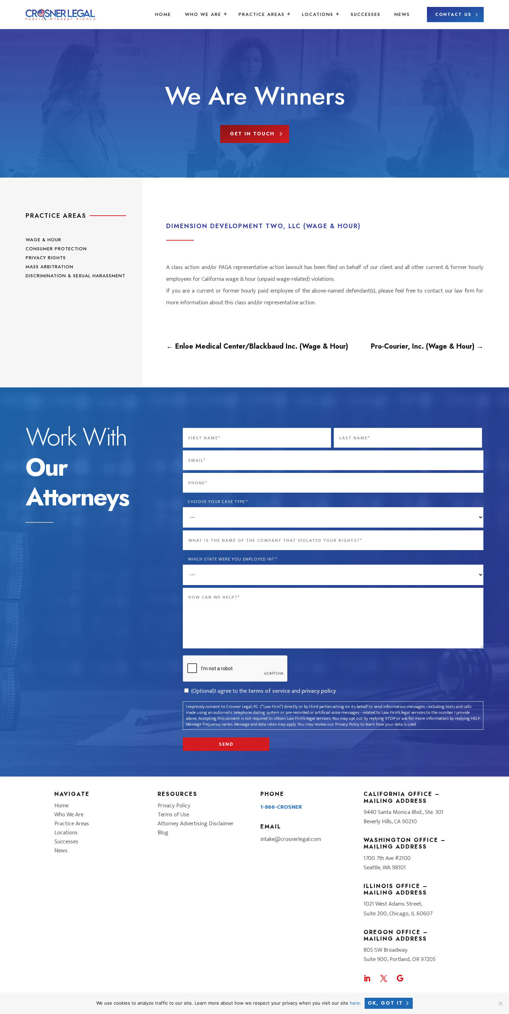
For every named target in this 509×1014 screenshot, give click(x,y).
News (402, 14)
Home (163, 14)
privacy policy (319, 691)
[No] (500, 1003)
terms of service (269, 691)
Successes (366, 14)
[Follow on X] (384, 978)
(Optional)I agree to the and (263, 691)
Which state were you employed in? (232, 559)
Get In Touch (252, 133)
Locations (317, 14)
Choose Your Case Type (218, 502)
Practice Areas (262, 14)
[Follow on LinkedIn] (367, 978)
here (355, 1003)
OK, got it (385, 1002)
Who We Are (203, 14)
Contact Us (453, 14)
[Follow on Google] (400, 978)
